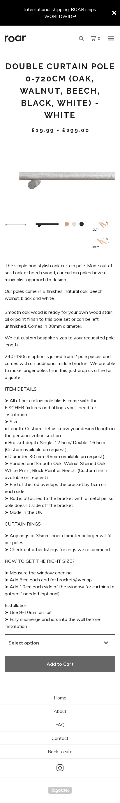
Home (60, 698)
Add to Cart (60, 664)
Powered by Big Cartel (60, 790)
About (60, 711)
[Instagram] (60, 767)
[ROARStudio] (32, 38)
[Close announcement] (114, 12)
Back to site (60, 751)
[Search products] (81, 38)
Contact (60, 738)
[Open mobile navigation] (111, 38)
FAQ (60, 724)
